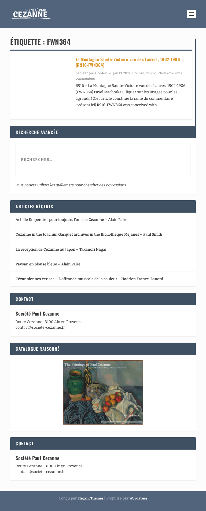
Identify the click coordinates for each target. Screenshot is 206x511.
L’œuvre (138, 73)
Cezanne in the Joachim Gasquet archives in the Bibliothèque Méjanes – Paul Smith (89, 234)
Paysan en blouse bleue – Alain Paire (48, 264)
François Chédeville (96, 73)
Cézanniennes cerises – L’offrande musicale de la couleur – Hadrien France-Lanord (89, 279)
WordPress (138, 498)
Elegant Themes (90, 498)
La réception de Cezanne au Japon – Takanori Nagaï (61, 249)
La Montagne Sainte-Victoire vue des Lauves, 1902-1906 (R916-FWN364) (128, 62)
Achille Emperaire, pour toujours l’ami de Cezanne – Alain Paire (71, 219)
